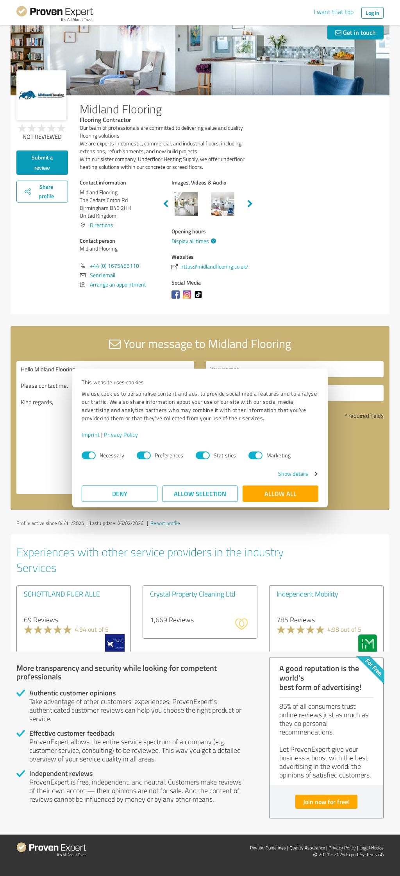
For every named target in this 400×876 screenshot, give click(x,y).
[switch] (144, 455)
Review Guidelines (268, 847)
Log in (372, 12)
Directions (101, 225)
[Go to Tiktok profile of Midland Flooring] (199, 298)
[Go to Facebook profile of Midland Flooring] (177, 298)
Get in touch (358, 32)
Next (250, 204)
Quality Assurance (307, 847)
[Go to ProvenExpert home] (54, 15)
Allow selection (200, 493)
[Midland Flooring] (41, 95)
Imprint (91, 434)
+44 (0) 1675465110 (114, 265)
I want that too (334, 11)
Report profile (165, 523)
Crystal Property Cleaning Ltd (192, 593)
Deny (119, 493)
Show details (293, 473)
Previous (166, 204)
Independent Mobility (307, 593)
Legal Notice (371, 847)
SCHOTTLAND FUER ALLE (62, 593)
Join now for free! (326, 801)
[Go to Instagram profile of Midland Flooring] (188, 298)
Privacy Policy (121, 434)
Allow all (280, 493)
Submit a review (42, 162)
